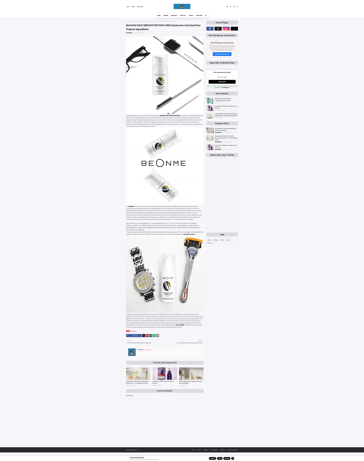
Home (128, 6)
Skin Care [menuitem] (174, 15)
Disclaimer (223, 450)
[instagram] (234, 6)
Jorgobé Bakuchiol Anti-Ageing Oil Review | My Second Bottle (190, 382)
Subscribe (222, 82)
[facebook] (227, 6)
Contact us (140, 6)
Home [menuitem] (158, 15)
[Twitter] (143, 335)
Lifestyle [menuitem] (183, 15)
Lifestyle (222, 240)
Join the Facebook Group (222, 54)
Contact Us (206, 450)
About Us (199, 450)
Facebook (226, 458)
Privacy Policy (214, 450)
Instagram (212, 458)
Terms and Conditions (232, 450)
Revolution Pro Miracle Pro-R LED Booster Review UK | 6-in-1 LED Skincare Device (137, 382)
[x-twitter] (230, 6)
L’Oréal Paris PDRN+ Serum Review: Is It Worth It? (164, 382)
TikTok (219, 458)
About (133, 6)
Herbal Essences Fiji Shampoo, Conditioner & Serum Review (223, 99)
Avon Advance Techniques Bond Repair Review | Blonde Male (225, 129)
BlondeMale (129, 32)
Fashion (209, 240)
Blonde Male (138, 450)
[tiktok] (237, 6)
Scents (228, 240)
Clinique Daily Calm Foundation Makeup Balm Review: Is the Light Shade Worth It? (226, 114)
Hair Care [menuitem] (199, 15)
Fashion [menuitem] (165, 15)
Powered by (218, 87)
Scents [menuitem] (191, 15)
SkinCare (132, 21)
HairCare (216, 240)
